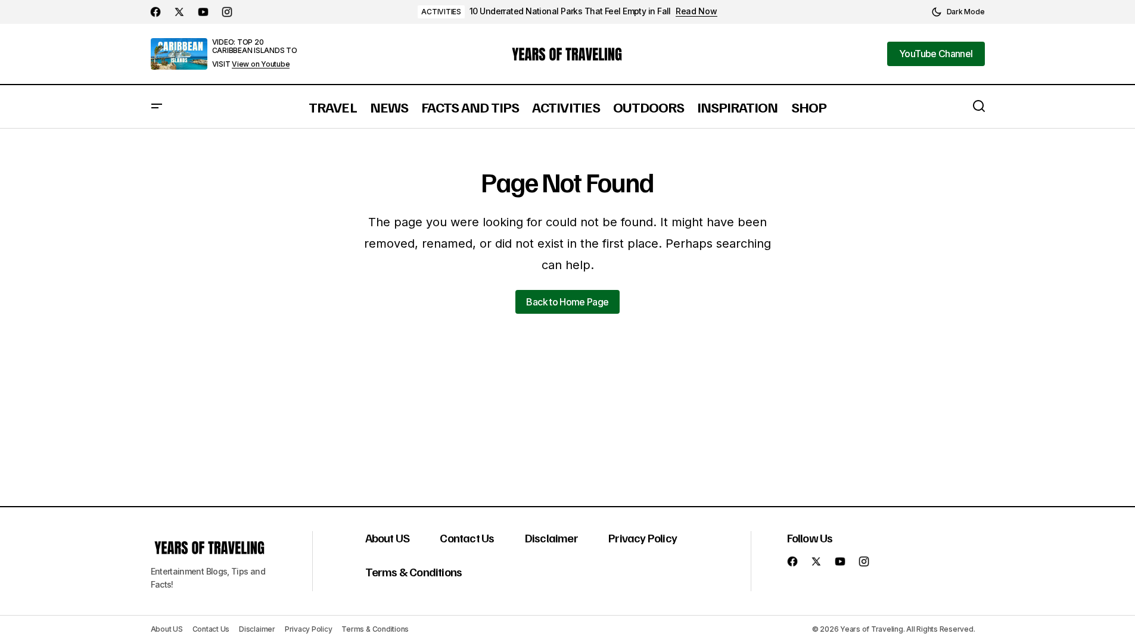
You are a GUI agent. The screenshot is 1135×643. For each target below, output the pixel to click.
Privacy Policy (642, 537)
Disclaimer (551, 537)
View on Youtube (261, 64)
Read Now (696, 11)
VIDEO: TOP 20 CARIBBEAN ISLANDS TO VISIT (254, 53)
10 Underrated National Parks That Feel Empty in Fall (570, 11)
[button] (958, 12)
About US (387, 537)
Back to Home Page (567, 302)
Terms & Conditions (413, 571)
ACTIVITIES (441, 11)
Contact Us (467, 537)
